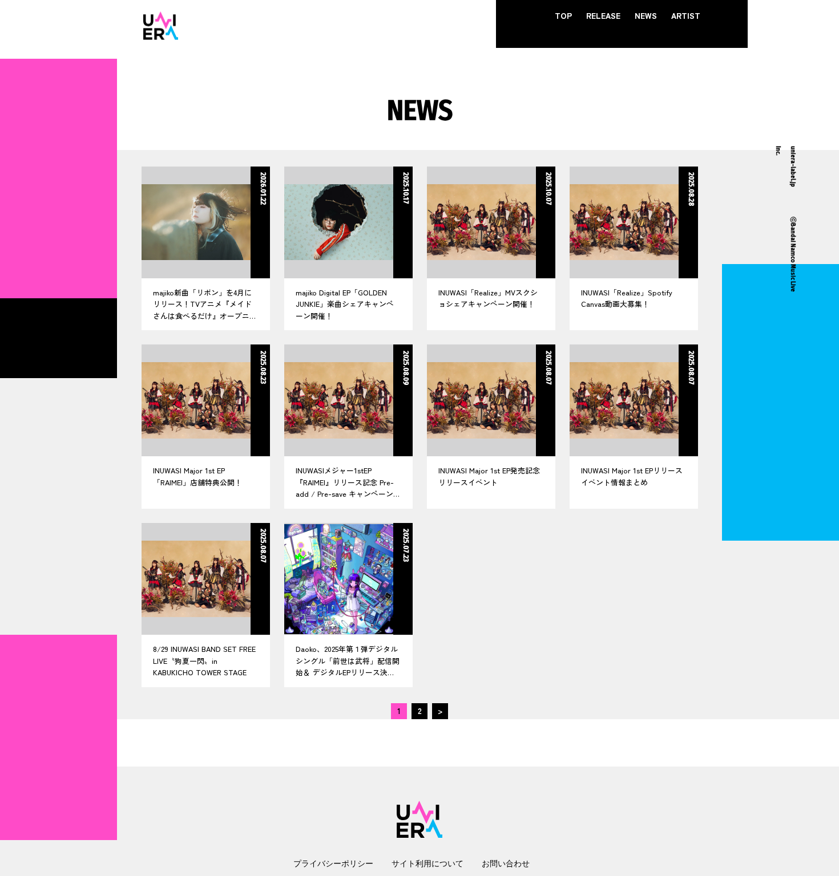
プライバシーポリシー (333, 863)
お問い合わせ (506, 863)
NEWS (646, 15)
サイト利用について (427, 863)
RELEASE (603, 15)
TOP (563, 15)
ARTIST (685, 15)
